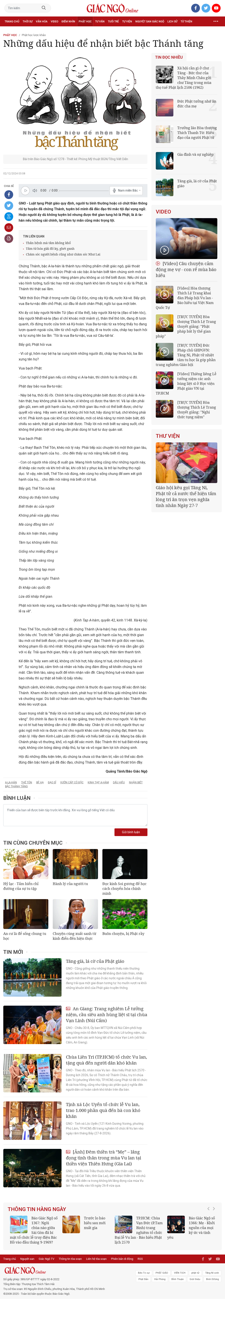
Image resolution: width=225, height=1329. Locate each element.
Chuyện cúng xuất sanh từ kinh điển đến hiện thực (74, 936)
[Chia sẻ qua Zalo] (8, 216)
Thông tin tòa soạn (70, 1258)
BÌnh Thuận (177, 1279)
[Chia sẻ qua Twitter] (8, 205)
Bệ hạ (40, 782)
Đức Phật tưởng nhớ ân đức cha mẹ (196, 104)
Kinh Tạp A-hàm (98, 782)
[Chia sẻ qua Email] (8, 227)
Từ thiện (186, 21)
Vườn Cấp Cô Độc (71, 782)
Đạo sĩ (52, 782)
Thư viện (168, 436)
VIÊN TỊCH (179, 1272)
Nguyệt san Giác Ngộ (149, 21)
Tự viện (127, 21)
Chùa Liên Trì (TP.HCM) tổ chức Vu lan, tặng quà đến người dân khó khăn (106, 1060)
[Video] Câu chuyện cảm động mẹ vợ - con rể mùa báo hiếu (186, 269)
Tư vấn (100, 21)
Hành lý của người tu (70, 883)
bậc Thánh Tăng (16, 786)
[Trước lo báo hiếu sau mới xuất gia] (71, 1224)
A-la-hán (11, 782)
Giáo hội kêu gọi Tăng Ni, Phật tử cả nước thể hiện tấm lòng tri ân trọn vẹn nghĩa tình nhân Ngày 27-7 (186, 496)
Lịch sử (172, 21)
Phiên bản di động (122, 1258)
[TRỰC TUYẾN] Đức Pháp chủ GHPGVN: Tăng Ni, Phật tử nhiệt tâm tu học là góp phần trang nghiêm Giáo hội (186, 355)
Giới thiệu (195, 1279)
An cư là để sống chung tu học (24, 936)
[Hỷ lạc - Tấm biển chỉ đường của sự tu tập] (25, 864)
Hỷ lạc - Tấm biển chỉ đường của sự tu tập (20, 886)
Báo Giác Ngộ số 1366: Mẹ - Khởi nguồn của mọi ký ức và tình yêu (191, 1228)
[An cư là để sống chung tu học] (25, 914)
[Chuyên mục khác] (216, 21)
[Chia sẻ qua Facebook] (8, 194)
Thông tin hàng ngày (37, 1209)
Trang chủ (12, 21)
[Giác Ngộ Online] (68, 1270)
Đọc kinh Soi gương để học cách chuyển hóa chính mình (124, 888)
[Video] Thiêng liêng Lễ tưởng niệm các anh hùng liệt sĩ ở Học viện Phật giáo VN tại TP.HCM (186, 383)
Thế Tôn (26, 782)
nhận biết (136, 782)
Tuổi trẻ (113, 21)
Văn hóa (41, 21)
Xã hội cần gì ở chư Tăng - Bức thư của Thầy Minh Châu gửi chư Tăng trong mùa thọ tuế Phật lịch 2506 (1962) (183, 78)
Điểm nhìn (68, 21)
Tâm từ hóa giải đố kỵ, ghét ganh (50, 248)
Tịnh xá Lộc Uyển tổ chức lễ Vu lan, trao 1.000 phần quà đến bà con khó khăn (103, 1110)
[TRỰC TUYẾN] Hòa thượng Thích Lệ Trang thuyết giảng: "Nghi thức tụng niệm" (196, 409)
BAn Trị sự (144, 1272)
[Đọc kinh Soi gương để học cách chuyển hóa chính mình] (124, 864)
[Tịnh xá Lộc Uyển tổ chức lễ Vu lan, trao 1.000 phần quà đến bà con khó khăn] (32, 1120)
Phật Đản (143, 1279)
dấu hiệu (119, 782)
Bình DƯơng (212, 1279)
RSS (140, 1258)
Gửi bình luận (131, 832)
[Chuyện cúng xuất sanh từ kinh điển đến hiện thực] (75, 914)
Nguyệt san (27, 1258)
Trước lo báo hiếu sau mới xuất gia (94, 1223)
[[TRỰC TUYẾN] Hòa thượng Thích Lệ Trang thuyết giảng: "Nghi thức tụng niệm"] (164, 409)
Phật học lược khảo (34, 35)
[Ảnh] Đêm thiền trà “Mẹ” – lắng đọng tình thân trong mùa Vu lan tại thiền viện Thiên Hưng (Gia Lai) (103, 1158)
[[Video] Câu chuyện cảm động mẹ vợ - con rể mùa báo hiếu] (186, 238)
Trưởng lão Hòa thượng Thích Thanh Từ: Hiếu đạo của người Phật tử (197, 132)
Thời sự (28, 21)
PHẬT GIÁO (162, 1272)
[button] (209, 1228)
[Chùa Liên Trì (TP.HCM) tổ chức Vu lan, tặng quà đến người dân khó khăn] (32, 1073)
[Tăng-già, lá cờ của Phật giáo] (32, 977)
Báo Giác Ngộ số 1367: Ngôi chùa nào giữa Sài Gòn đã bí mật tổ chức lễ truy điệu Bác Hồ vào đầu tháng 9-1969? (34, 1230)
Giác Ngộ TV (46, 1258)
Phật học (85, 21)
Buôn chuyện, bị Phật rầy (123, 933)
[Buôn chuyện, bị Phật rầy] (124, 914)
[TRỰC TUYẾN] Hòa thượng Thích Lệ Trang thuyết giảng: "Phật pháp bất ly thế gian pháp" (186, 326)
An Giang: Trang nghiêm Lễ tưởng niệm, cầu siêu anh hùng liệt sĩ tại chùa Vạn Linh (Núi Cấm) (106, 1014)
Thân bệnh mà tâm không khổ (48, 243)
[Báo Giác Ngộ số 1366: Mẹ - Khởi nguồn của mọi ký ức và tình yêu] (176, 1224)
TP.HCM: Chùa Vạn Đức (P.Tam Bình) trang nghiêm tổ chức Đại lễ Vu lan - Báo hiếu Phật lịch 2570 (139, 1230)
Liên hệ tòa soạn (96, 1258)
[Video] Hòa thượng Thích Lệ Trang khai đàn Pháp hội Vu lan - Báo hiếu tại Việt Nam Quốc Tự (185, 298)
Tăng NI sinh (212, 1272)
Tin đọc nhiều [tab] (169, 57)
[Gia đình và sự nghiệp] (164, 161)
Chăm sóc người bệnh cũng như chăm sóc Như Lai (63, 254)
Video (54, 21)
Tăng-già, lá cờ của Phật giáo (95, 961)
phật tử (195, 1272)
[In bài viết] (8, 238)
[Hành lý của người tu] (75, 864)
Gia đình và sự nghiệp (195, 154)
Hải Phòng (159, 1279)
